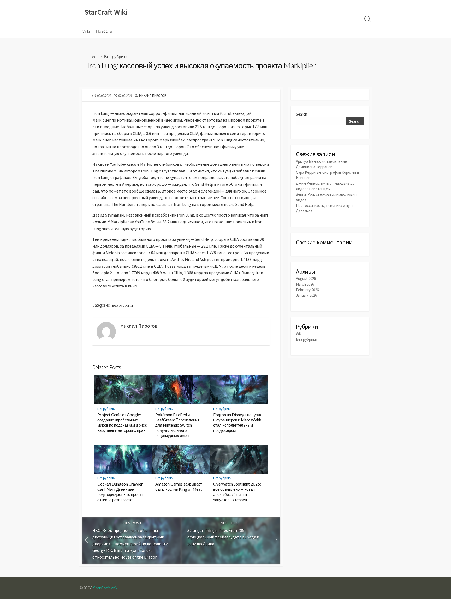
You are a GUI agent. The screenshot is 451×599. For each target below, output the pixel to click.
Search (301, 114)
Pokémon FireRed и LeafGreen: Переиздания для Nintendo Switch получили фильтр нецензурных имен (177, 425)
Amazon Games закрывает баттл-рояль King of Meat (178, 487)
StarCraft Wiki (105, 587)
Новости (104, 31)
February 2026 (307, 289)
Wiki (86, 31)
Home (93, 56)
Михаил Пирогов (152, 95)
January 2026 (306, 295)
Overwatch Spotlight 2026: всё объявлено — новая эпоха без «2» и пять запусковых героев (237, 492)
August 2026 (306, 278)
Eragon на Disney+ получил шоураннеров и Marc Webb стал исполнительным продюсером (237, 422)
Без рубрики (116, 56)
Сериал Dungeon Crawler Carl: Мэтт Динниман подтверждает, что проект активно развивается (120, 492)
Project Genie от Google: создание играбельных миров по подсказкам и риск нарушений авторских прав (122, 422)
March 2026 (305, 284)
